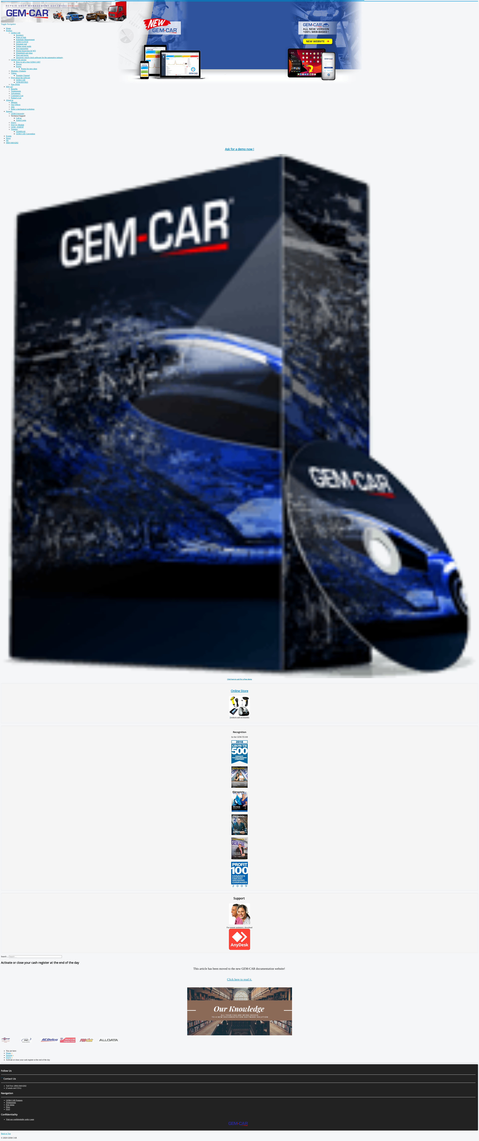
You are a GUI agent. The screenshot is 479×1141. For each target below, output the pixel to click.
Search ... (4, 956)
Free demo (10, 1105)
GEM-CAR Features (14, 1100)
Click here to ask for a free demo (239, 679)
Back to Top (6, 1134)
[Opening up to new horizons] (239, 787)
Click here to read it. (239, 979)
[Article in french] (239, 811)
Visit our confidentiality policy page (20, 1119)
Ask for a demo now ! (239, 149)
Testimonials (11, 1103)
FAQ (8, 1109)
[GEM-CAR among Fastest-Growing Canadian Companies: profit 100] (239, 887)
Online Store (239, 691)
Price (8, 1107)
